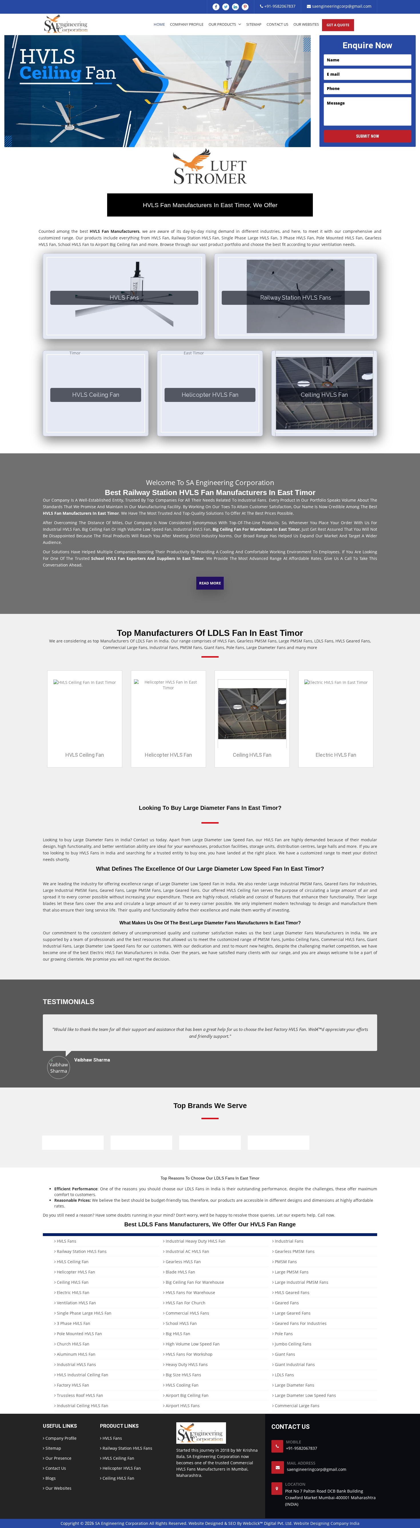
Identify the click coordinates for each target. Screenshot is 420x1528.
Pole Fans (283, 1333)
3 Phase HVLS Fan (73, 1323)
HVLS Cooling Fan (182, 1385)
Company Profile (186, 24)
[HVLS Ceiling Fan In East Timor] (84, 682)
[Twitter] (225, 6)
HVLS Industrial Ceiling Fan (82, 1374)
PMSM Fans (285, 1261)
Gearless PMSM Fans (294, 1251)
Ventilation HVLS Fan (76, 1302)
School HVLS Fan (181, 1323)
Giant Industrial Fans (294, 1364)
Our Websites (306, 24)
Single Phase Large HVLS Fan (83, 1313)
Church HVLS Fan (72, 1344)
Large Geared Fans (292, 1313)
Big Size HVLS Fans (183, 1374)
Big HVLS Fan (177, 1333)
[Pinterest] (245, 6)
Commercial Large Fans (296, 1405)
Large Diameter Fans (294, 1385)
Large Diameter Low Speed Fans (305, 1395)
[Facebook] (216, 6)
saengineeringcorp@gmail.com (341, 6)
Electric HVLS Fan (336, 755)
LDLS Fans (284, 1374)
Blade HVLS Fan (180, 1272)
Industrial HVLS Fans (76, 1364)
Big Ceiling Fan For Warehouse (194, 1282)
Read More (210, 583)
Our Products (223, 24)
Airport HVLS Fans (182, 1405)
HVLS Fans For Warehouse (190, 1292)
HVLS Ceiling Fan (84, 755)
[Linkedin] (235, 6)
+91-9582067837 (279, 6)
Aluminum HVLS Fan (75, 1354)
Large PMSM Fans (291, 1272)
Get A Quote (338, 25)
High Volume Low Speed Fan (192, 1344)
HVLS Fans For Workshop (189, 1354)
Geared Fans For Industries (300, 1323)
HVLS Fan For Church (185, 1302)
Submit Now (367, 136)
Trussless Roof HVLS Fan (79, 1395)
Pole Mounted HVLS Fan (79, 1333)
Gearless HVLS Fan (183, 1261)
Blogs (50, 1478)
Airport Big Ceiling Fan (187, 1395)
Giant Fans (284, 1354)
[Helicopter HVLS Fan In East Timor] (168, 684)
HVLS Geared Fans (291, 1292)
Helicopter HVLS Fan (168, 755)
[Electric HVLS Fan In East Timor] (336, 682)
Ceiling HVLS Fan (252, 755)
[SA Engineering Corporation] (67, 23)
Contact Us (277, 24)
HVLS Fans (66, 1241)
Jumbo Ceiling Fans (292, 1344)
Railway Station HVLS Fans (81, 1251)
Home (159, 24)
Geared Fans (286, 1302)
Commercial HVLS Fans (187, 1313)
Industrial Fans (288, 1241)
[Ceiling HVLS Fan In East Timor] (252, 713)
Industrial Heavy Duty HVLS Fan (195, 1241)
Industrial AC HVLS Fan (187, 1251)
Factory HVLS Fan (72, 1385)
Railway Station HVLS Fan (195, 238)
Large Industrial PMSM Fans (301, 1282)
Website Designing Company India (326, 1523)
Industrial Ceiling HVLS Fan (82, 1405)
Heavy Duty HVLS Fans (186, 1364)
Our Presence (57, 1458)
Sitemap (253, 24)
